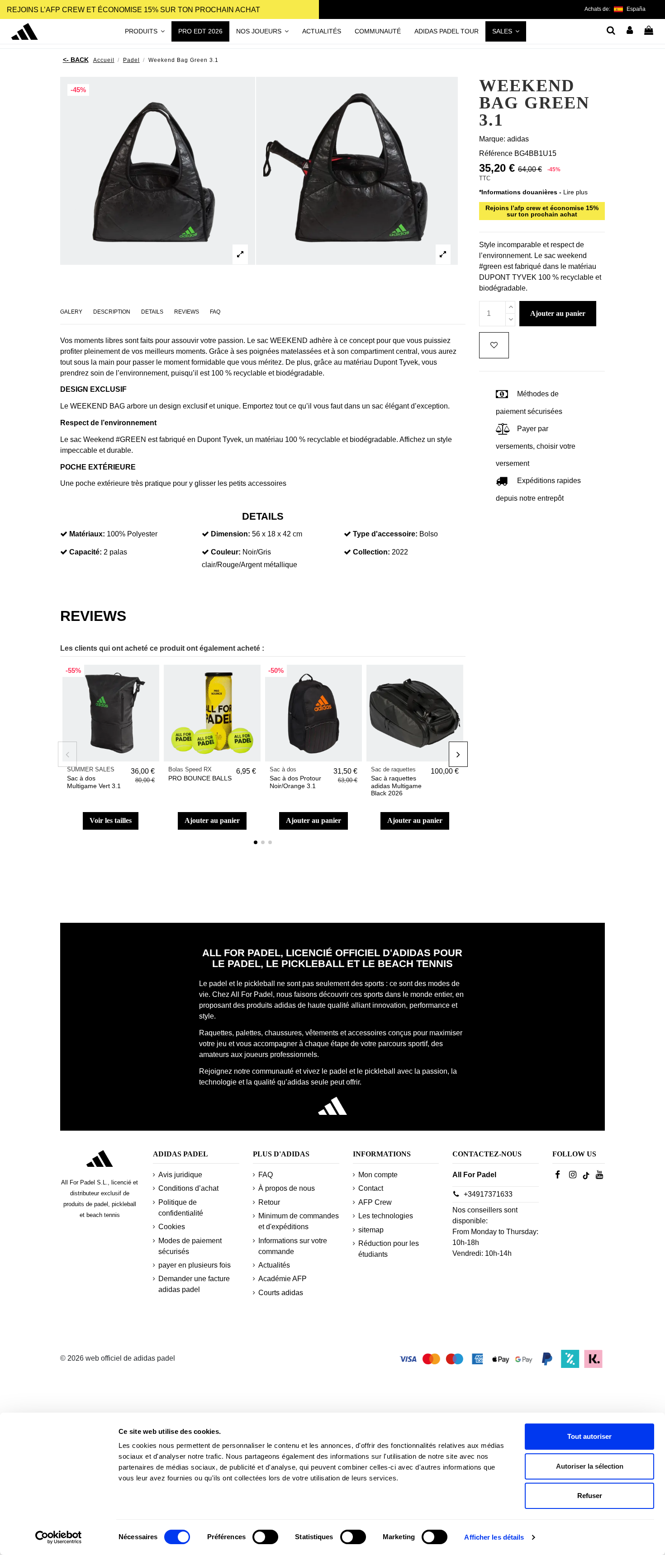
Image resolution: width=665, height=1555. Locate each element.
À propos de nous (286, 1188)
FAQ (215, 312)
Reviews (186, 312)
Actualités (274, 1265)
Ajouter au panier (212, 820)
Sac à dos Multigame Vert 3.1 (94, 782)
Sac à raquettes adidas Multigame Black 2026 (396, 786)
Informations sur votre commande (292, 1246)
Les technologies (385, 1216)
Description (111, 312)
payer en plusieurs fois (194, 1265)
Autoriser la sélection (589, 1466)
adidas (518, 139)
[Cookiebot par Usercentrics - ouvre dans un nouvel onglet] (58, 1537)
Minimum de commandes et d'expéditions (298, 1221)
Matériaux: (87, 534)
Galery (71, 312)
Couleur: (226, 552)
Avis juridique (180, 1175)
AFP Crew (375, 1202)
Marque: (492, 139)
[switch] (265, 1537)
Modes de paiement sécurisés (190, 1246)
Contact (370, 1188)
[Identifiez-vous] (630, 31)
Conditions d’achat (188, 1188)
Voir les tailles (111, 820)
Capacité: (85, 552)
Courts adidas (280, 1293)
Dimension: (230, 534)
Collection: (371, 552)
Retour (269, 1202)
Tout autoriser (589, 1436)
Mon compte (378, 1175)
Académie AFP (282, 1279)
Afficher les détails (494, 1537)
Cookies (171, 1227)
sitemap (371, 1230)
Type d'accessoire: (385, 534)
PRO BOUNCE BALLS (200, 778)
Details (152, 312)
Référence (496, 153)
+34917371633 (488, 1194)
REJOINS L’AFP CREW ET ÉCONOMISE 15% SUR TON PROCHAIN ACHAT (133, 10)
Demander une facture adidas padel (194, 1284)
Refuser (589, 1495)
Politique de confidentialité (180, 1207)
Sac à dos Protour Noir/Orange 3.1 (295, 782)
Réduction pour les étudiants (388, 1249)
